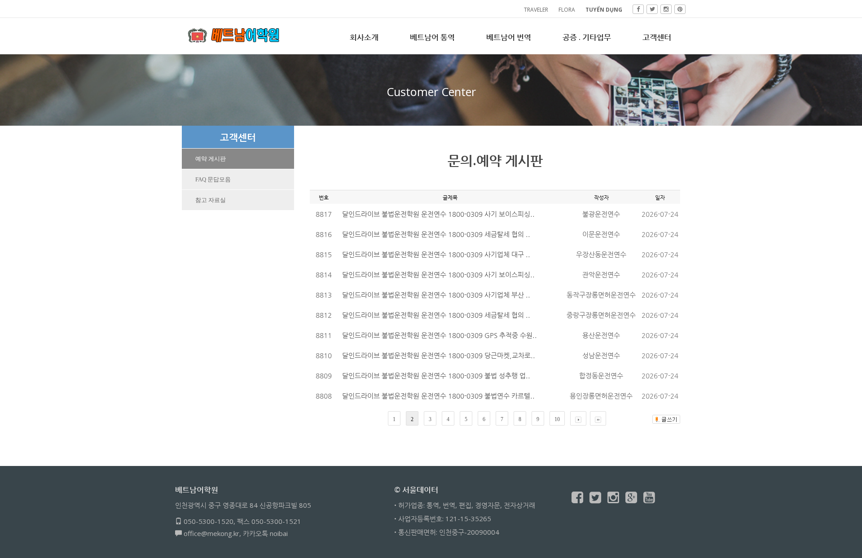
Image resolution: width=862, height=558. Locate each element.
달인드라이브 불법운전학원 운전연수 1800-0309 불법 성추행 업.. (436, 375)
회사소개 (364, 37)
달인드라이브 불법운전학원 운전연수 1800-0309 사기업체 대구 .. (436, 254)
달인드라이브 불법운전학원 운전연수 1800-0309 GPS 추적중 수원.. (439, 335)
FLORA (567, 9)
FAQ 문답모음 (213, 179)
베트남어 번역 (508, 37)
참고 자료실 (210, 200)
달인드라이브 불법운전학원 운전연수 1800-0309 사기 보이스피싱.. (438, 214)
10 (557, 419)
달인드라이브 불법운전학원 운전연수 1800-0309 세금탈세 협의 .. (436, 234)
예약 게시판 (210, 158)
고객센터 (656, 37)
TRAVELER (536, 9)
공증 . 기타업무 (587, 37)
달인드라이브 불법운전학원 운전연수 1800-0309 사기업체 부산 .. (436, 295)
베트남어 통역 (432, 37)
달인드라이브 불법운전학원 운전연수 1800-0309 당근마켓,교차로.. (438, 355)
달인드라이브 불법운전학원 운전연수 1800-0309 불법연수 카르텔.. (438, 396)
